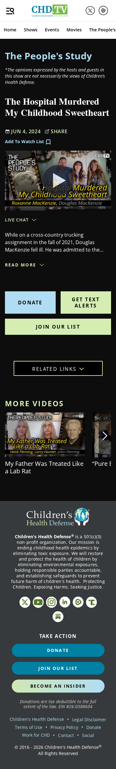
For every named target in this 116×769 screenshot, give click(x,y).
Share (59, 131)
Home (10, 30)
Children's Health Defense (37, 719)
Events (52, 30)
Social (88, 735)
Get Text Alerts (86, 302)
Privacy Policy (64, 727)
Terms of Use (28, 727)
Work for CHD (36, 735)
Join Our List (58, 326)
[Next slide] (105, 435)
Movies (74, 30)
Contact (66, 735)
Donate (30, 302)
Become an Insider (58, 686)
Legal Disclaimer (89, 719)
